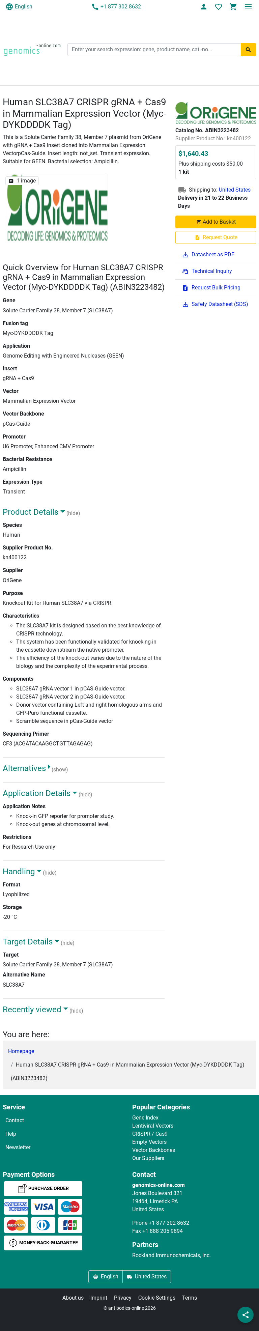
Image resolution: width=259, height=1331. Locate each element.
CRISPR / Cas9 (150, 1134)
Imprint (98, 1298)
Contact (14, 1120)
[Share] (245, 1315)
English (23, 6)
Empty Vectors (149, 1142)
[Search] (248, 49)
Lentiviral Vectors (152, 1126)
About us (73, 1298)
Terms (189, 1298)
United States (235, 190)
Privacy (123, 1298)
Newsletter (17, 1147)
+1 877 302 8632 (120, 6)
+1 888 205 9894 (162, 1231)
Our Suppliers (148, 1158)
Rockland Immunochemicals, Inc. (171, 1255)
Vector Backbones (153, 1150)
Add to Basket (219, 222)
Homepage (21, 1051)
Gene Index (145, 1117)
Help (10, 1134)
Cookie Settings (156, 1298)
